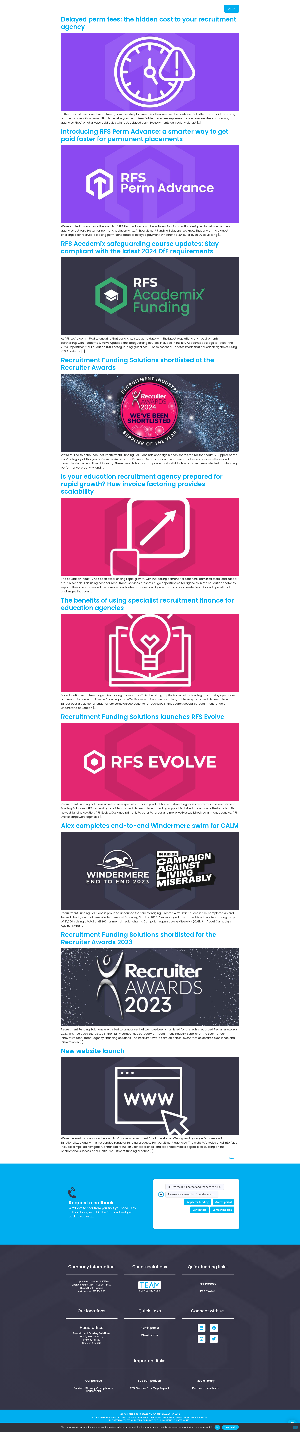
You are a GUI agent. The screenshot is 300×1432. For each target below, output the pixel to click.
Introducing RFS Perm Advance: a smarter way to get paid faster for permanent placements (144, 135)
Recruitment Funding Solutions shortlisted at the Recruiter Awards (137, 364)
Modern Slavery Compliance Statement (93, 1389)
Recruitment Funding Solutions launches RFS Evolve (142, 716)
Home (115, 8)
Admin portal (149, 1328)
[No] (295, 1427)
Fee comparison (149, 1381)
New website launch (93, 1051)
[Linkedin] (201, 1328)
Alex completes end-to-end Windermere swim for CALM (150, 825)
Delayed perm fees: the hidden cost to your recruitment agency (148, 23)
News (195, 8)
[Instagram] (201, 1339)
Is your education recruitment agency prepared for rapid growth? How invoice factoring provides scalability (142, 484)
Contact (211, 8)
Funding (151, 8)
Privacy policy (230, 1427)
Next (234, 1158)
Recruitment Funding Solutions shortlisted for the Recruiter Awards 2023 (138, 938)
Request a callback (205, 1388)
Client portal (149, 1335)
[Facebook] (214, 1328)
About (130, 8)
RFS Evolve (207, 1291)
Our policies (93, 1381)
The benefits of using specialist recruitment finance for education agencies (147, 604)
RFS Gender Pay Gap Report (149, 1388)
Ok (217, 1427)
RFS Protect (208, 1284)
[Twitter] (214, 1339)
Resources (174, 8)
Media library (206, 1381)
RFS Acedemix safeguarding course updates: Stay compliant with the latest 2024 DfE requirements (140, 247)
